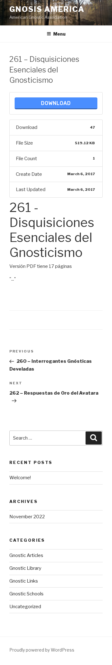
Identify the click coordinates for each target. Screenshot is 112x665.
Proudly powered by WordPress (41, 650)
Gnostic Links (23, 581)
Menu (59, 34)
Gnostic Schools (26, 594)
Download (56, 103)
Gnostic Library (25, 568)
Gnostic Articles (26, 555)
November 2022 (27, 517)
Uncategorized (25, 606)
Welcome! (20, 477)
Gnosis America (47, 9)
